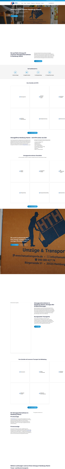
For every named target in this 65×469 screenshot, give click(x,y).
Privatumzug (13, 418)
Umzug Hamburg (25, 144)
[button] (26, 3)
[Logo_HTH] (15, 3)
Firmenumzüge (29, 430)
